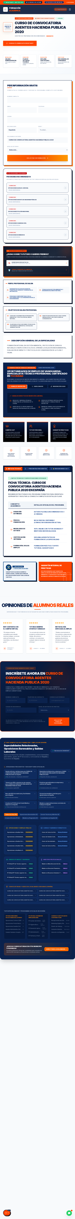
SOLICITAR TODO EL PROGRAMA (58, 722)
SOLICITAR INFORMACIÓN (36, 158)
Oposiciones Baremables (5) (29, 814)
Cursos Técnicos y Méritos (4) (50, 814)
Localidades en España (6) (49, 818)
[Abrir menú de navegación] (70, 9)
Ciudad (9, 116)
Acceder (71, 2)
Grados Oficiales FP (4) (12, 818)
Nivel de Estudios (12, 146)
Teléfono (41, 106)
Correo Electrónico (57, 697)
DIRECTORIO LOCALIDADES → (56, 949)
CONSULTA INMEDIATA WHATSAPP (21, 43)
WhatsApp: (14, 2)
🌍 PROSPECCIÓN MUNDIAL (54, 2)
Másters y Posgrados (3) (30, 818)
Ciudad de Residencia (13, 706)
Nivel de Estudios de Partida (49, 706)
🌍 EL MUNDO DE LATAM (33, 2)
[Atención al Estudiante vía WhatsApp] (69, 1213)
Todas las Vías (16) (11, 814)
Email (9, 106)
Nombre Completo (13, 96)
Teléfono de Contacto (36, 697)
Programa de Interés (14, 136)
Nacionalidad (11, 126)
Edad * (40, 126)
